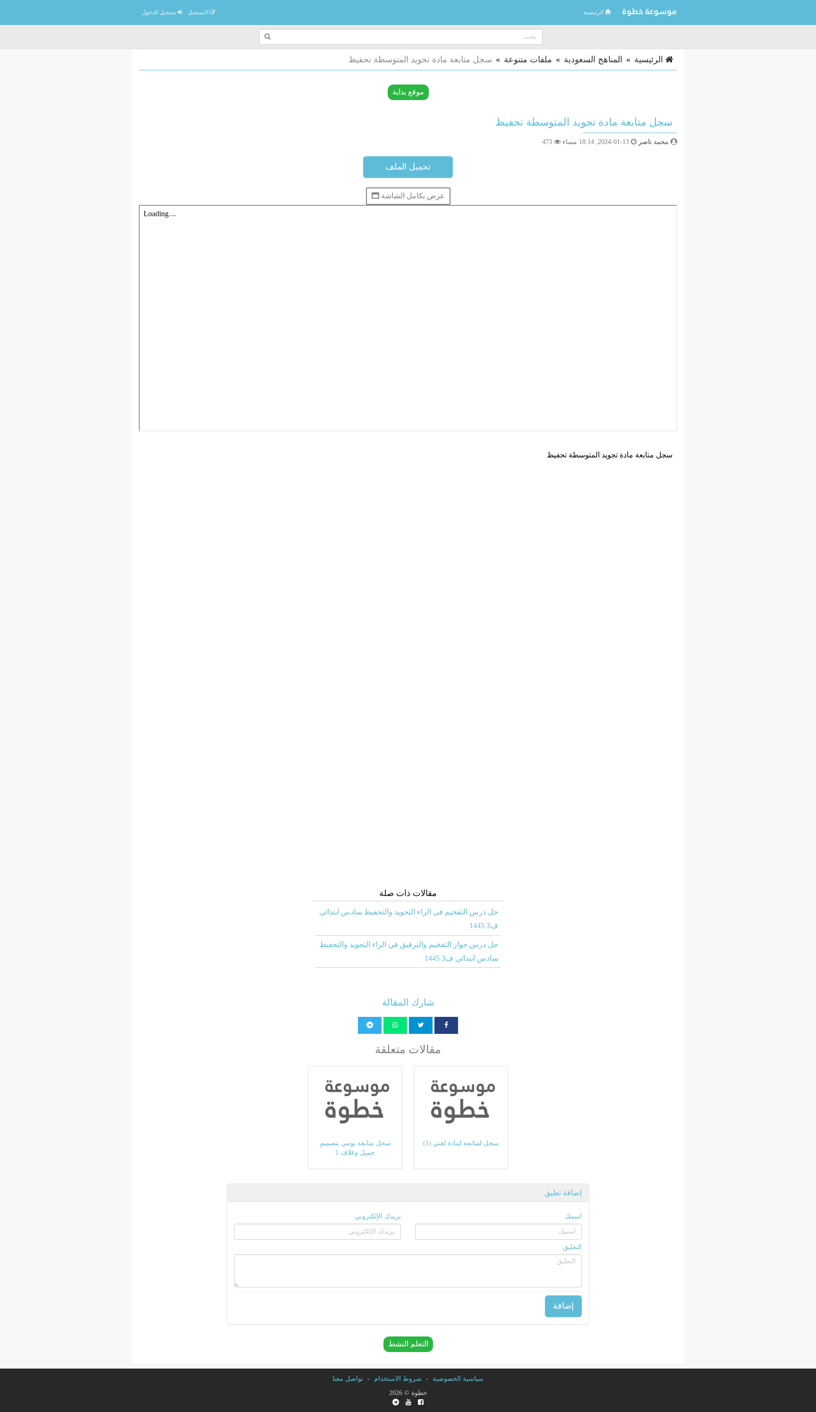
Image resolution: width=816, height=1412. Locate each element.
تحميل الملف (408, 166)
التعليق (572, 1247)
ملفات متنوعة (528, 59)
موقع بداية (408, 92)
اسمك (573, 1216)
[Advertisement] (408, 537)
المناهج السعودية (593, 59)
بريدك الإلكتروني (378, 1216)
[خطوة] (648, 12)
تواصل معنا (347, 1378)
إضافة (563, 1306)
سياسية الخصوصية (458, 1378)
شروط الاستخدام (398, 1378)
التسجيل (199, 12)
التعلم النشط (408, 1344)
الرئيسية (594, 12)
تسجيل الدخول (160, 12)
